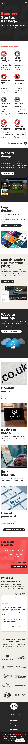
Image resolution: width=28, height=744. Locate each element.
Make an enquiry (17, 566)
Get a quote (6, 173)
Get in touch (14, 724)
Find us (14, 725)
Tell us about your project (13, 529)
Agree (19, 740)
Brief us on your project (10, 225)
